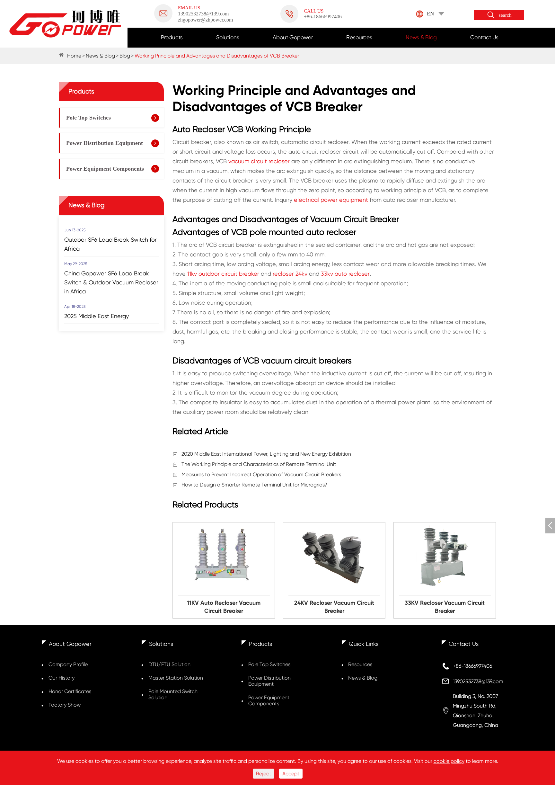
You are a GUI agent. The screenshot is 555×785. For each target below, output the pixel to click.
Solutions (227, 37)
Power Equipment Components (105, 168)
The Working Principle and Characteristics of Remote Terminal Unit (258, 464)
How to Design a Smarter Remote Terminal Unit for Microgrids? (254, 485)
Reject (263, 774)
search (505, 15)
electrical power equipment (331, 199)
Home (74, 56)
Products (172, 37)
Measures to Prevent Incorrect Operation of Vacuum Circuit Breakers (261, 474)
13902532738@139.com (478, 681)
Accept (290, 774)
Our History (61, 678)
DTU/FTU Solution (169, 664)
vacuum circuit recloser (259, 161)
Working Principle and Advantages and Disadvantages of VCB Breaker (217, 56)
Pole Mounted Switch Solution (173, 694)
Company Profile (68, 664)
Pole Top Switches (88, 117)
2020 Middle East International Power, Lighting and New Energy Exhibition (266, 454)
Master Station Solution (175, 678)
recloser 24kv (290, 273)
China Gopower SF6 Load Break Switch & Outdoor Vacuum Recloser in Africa (111, 282)
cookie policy (449, 761)
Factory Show (64, 705)
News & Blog (421, 37)
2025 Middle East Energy (96, 315)
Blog (124, 56)
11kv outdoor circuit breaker (223, 273)
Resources (359, 37)
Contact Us (484, 37)
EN (430, 14)
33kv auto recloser (345, 273)
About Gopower (293, 37)
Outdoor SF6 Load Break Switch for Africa (110, 244)
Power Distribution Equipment (104, 143)
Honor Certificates (69, 691)
